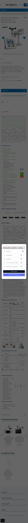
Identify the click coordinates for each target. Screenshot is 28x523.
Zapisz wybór (14, 271)
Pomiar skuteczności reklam (12, 262)
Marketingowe (9, 255)
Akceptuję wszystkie (14, 275)
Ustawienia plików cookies (13, 248)
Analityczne (8, 259)
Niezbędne (8, 251)
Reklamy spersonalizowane (12, 266)
